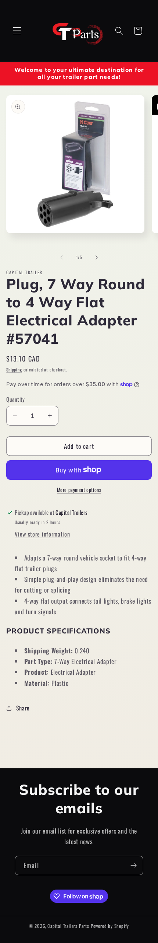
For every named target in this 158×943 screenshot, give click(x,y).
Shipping (14, 369)
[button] (17, 30)
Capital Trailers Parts (68, 925)
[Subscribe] (133, 866)
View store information (42, 534)
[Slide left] (62, 257)
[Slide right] (96, 257)
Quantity (15, 399)
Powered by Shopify (110, 925)
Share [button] (23, 707)
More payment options (79, 489)
